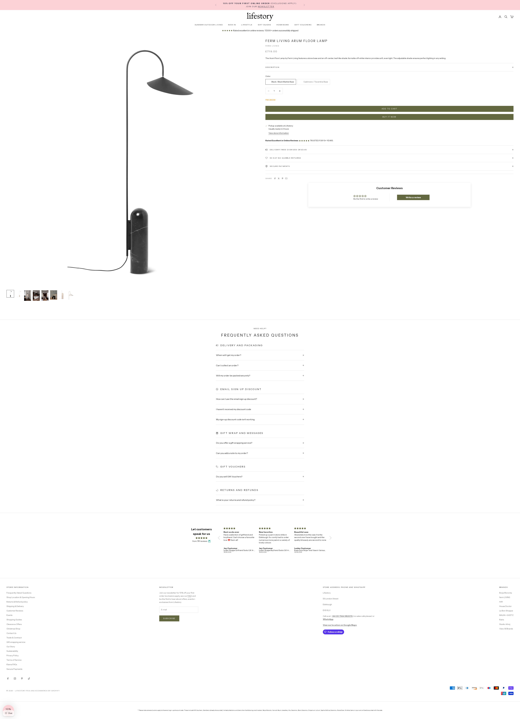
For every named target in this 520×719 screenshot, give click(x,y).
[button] (220, 538)
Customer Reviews (14, 610)
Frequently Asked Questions (18, 593)
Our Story (10, 646)
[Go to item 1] (10, 294)
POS (28, 691)
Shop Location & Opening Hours (20, 597)
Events (9, 615)
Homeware (283, 25)
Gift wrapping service (15, 642)
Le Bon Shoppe (506, 610)
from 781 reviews (199, 541)
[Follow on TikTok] (29, 678)
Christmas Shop (13, 628)
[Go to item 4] (36, 295)
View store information (279, 133)
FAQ (189, 596)
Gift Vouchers (302, 25)
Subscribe (169, 618)
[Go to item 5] (45, 295)
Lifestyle (246, 25)
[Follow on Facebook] (7, 678)
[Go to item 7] (62, 295)
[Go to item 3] (27, 295)
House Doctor (505, 606)
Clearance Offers (14, 624)
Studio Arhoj (504, 624)
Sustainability (12, 651)
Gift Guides (264, 25)
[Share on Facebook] (275, 178)
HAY (501, 602)
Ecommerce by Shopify (47, 691)
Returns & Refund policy (17, 602)
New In (232, 25)
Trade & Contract (14, 637)
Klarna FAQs (11, 664)
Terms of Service (14, 660)
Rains (501, 619)
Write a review (413, 197)
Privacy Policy (12, 655)
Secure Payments (14, 669)
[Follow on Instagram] (15, 678)
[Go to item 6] (53, 295)
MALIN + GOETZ (506, 615)
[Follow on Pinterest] (22, 678)
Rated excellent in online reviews (248, 30)
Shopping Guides (14, 619)
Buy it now (389, 117)
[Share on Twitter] (279, 178)
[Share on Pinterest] (282, 178)
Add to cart (389, 109)
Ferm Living (272, 46)
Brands (321, 25)
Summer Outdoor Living (209, 25)
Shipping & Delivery (15, 606)
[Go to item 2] (19, 294)
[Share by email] (286, 178)
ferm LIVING (504, 597)
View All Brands (506, 628)
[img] (201, 538)
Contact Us (11, 633)
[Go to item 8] (71, 295)
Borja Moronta (505, 593)
